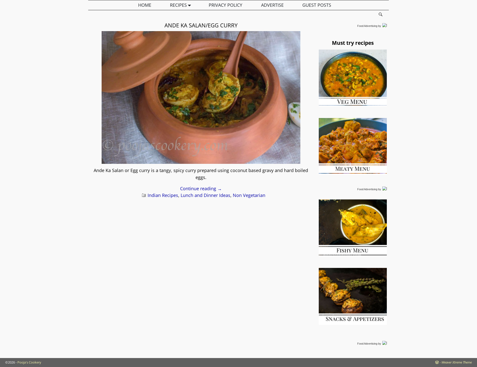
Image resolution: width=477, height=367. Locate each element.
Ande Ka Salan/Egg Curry (201, 25)
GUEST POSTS (316, 5)
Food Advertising (367, 25)
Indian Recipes (163, 195)
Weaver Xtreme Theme (456, 362)
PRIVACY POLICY (225, 5)
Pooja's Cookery (29, 362)
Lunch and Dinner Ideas (205, 195)
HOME (144, 5)
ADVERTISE (272, 5)
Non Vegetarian (249, 195)
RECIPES (178, 5)
